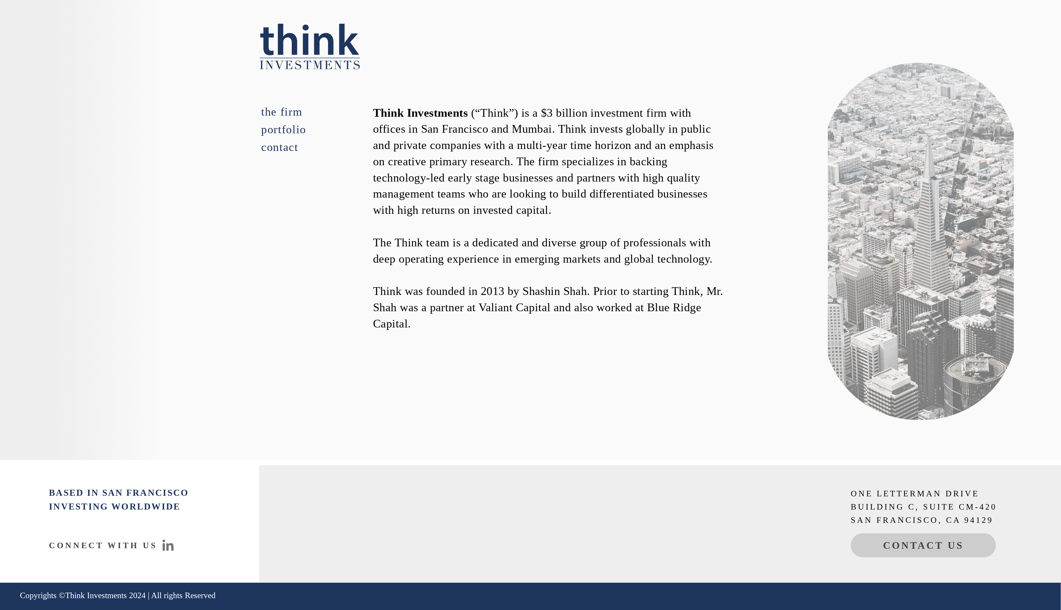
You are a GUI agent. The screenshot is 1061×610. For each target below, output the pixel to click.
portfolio (283, 129)
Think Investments (96, 595)
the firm (281, 111)
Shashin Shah (554, 291)
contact (279, 147)
